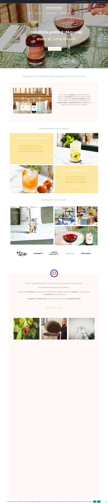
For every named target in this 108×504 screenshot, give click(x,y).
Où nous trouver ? (81, 1)
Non (99, 501)
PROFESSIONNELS (51, 13)
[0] (98, 13)
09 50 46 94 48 (101, 1)
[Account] (104, 13)
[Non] (106, 501)
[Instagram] (3, 13)
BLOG (92, 1)
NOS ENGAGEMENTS (66, 13)
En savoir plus (54, 308)
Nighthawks (39, 13)
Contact (78, 13)
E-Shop (29, 13)
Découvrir (54, 49)
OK (94, 501)
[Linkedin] (6, 13)
